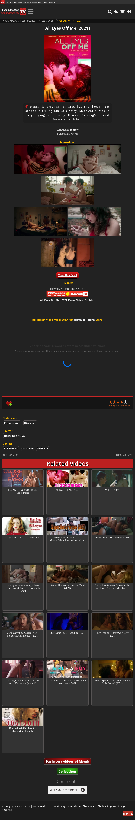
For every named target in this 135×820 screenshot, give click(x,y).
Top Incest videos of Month (67, 761)
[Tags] (116, 11)
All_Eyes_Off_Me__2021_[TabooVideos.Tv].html (67, 300)
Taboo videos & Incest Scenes (18, 20)
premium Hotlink (84, 319)
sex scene (27, 448)
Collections (68, 771)
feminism (42, 448)
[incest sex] (13, 11)
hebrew (74, 129)
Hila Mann (30, 423)
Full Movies (46, 20)
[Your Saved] (122, 11)
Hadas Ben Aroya (14, 435)
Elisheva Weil (12, 423)
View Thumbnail (67, 275)
